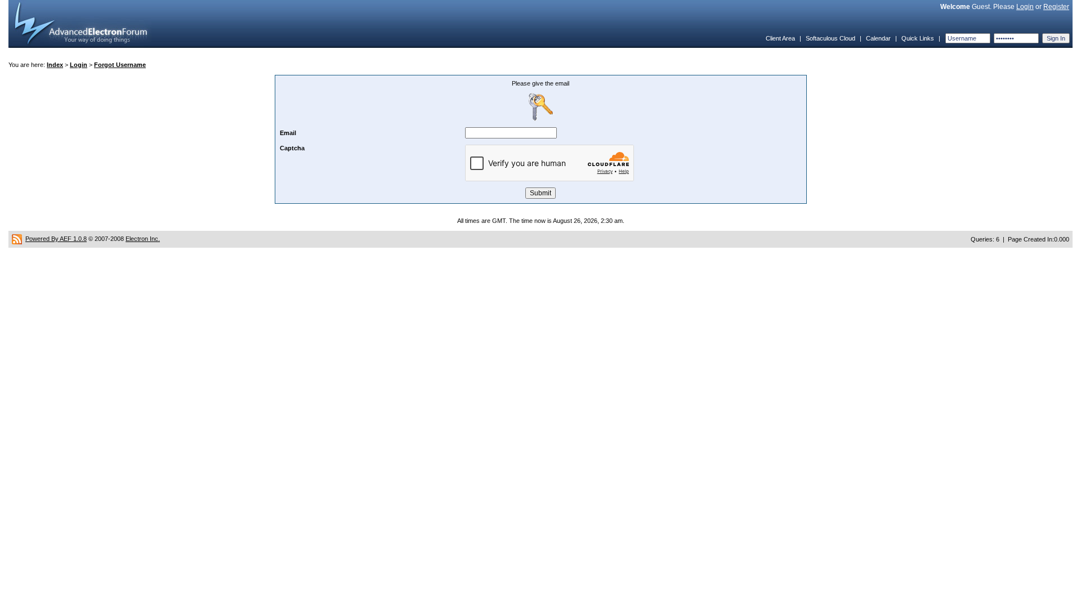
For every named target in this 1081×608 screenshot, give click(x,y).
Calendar (878, 38)
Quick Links (917, 38)
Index (55, 64)
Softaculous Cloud (830, 38)
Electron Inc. (143, 238)
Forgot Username (120, 64)
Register (1056, 7)
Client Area (780, 38)
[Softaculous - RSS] (17, 238)
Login (1025, 7)
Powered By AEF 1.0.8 (56, 238)
